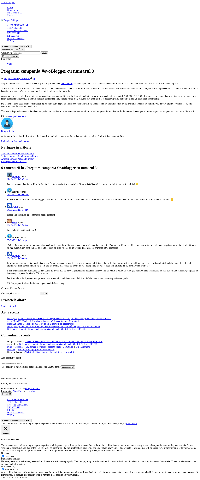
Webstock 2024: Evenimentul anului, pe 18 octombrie (50, 352)
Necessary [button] (6, 453)
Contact (10, 15)
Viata (9, 64)
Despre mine (13, 10)
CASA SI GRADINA (17, 30)
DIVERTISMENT (15, 38)
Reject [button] (123, 423)
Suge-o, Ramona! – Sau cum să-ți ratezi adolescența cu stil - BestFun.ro (40, 347)
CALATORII (13, 33)
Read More (131, 423)
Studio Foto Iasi (8, 306)
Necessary (9, 456)
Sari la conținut (8, 2)
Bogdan (16, 176)
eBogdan (11, 349)
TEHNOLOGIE (14, 28)
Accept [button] (116, 423)
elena (14, 222)
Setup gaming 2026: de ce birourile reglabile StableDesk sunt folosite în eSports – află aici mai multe (53, 326)
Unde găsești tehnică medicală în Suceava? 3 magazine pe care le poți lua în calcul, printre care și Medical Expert (59, 318)
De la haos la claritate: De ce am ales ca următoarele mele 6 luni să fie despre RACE (46, 329)
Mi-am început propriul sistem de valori (36, 349)
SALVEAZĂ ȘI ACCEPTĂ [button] (14, 477)
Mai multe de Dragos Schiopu (15, 141)
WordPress (18, 391)
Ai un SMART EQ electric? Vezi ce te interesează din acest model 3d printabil (43, 321)
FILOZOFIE (13, 36)
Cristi (15, 207)
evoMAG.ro (66, 83)
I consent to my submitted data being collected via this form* (32, 367)
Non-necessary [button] (8, 466)
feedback (22, 116)
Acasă (10, 7)
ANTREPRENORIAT (17, 25)
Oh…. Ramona (83, 347)
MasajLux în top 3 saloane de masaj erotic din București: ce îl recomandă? (41, 324)
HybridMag (31, 391)
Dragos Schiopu (11, 78)
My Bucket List (14, 12)
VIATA (10, 41)
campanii (13, 116)
